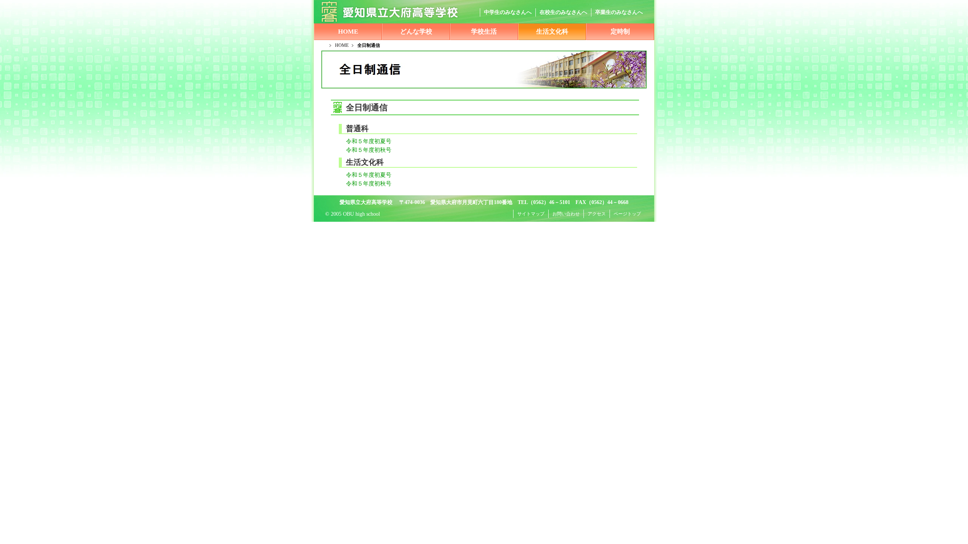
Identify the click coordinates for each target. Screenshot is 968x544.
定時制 (620, 31)
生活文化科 (552, 31)
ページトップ (627, 213)
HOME (348, 31)
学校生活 (484, 31)
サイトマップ (530, 213)
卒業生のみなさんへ (619, 12)
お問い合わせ (566, 213)
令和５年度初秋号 (360, 150)
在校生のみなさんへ (563, 12)
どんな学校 (416, 31)
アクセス (597, 213)
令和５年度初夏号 (360, 141)
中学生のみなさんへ (508, 12)
